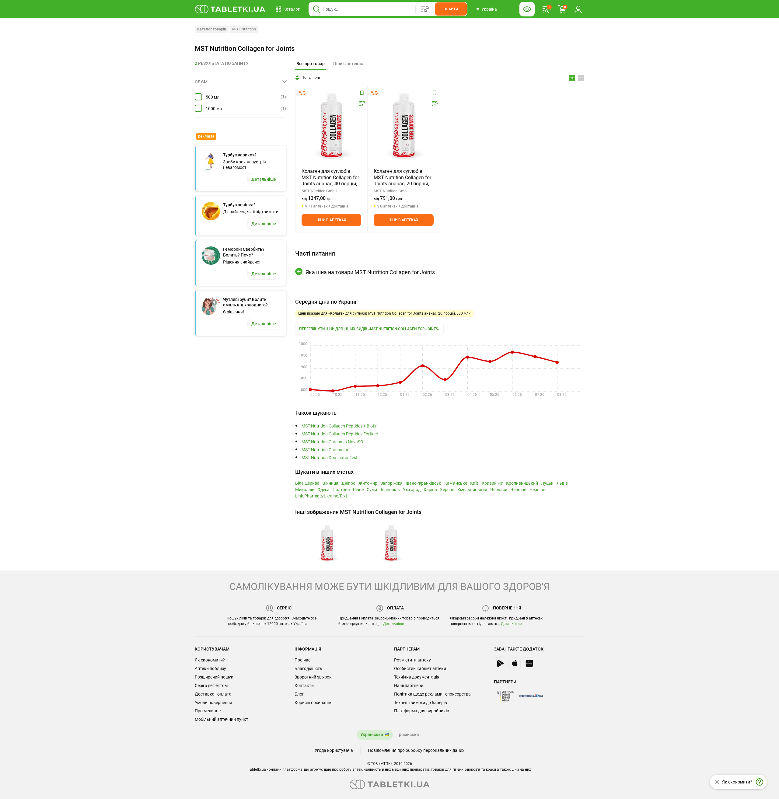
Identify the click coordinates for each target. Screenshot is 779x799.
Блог (299, 694)
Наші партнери (408, 685)
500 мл (212, 97)
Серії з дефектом (211, 685)
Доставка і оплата (213, 694)
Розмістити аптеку (412, 660)
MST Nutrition (244, 29)
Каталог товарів (211, 29)
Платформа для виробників (421, 710)
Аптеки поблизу (210, 668)
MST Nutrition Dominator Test (330, 457)
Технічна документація (416, 677)
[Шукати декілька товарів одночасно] (425, 9)
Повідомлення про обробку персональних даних (416, 750)
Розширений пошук (214, 677)
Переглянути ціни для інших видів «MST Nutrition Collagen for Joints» (369, 329)
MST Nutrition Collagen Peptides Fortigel (340, 434)
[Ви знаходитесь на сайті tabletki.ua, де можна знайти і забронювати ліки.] (230, 9)
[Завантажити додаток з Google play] (500, 663)
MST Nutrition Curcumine (325, 449)
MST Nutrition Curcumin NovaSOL (334, 442)
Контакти (304, 685)
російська (409, 734)
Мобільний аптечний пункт (221, 719)
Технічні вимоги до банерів (420, 702)
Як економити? (210, 660)
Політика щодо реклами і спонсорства (432, 694)
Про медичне (208, 710)
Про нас (302, 660)
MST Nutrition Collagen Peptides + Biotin (340, 426)
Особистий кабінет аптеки (420, 668)
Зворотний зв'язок (313, 677)
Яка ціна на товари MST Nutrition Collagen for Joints (370, 272)
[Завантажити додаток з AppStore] (514, 663)
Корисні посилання (314, 702)
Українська (371, 734)
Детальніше (393, 624)
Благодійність (308, 668)
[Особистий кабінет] (578, 9)
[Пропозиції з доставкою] (302, 92)
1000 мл (214, 108)
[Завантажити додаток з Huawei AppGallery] (529, 663)
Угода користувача (334, 750)
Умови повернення (213, 702)
